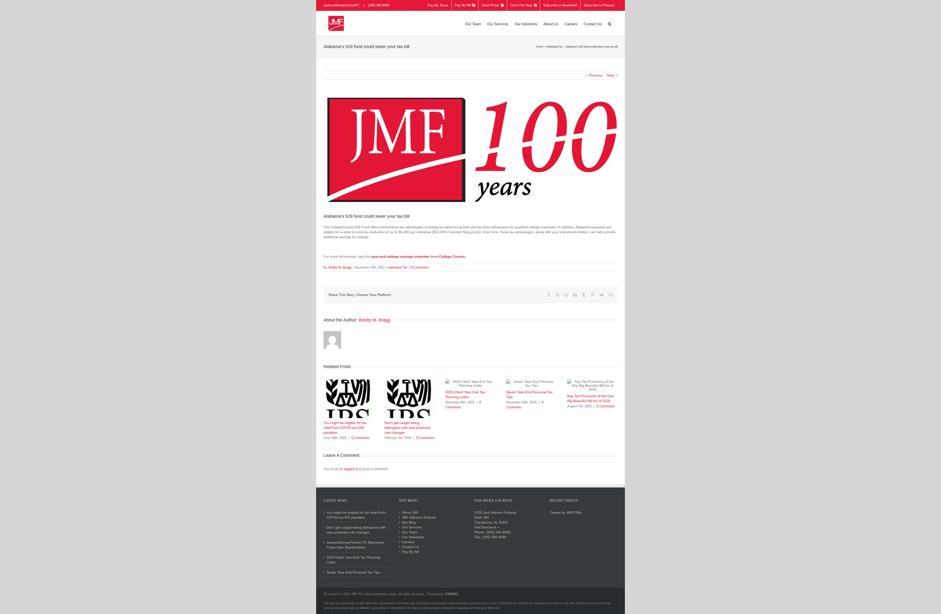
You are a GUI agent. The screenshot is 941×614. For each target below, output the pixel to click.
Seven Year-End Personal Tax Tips (353, 572)
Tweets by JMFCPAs (566, 512)
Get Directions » (486, 527)
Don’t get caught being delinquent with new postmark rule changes (407, 428)
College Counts (452, 256)
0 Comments (420, 267)
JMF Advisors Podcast (419, 517)
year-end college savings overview (400, 256)
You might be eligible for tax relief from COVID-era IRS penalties (344, 428)
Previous (595, 75)
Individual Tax (398, 267)
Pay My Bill (410, 552)
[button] (609, 23)
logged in (351, 469)
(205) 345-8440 (498, 532)
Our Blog (409, 522)
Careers (408, 542)
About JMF (410, 512)
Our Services (412, 527)
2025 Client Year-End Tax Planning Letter (353, 559)
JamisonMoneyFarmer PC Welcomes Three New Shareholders (355, 544)
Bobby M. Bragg (339, 267)
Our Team (409, 532)
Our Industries (413, 537)
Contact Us (410, 547)
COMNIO (451, 594)
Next (610, 75)
